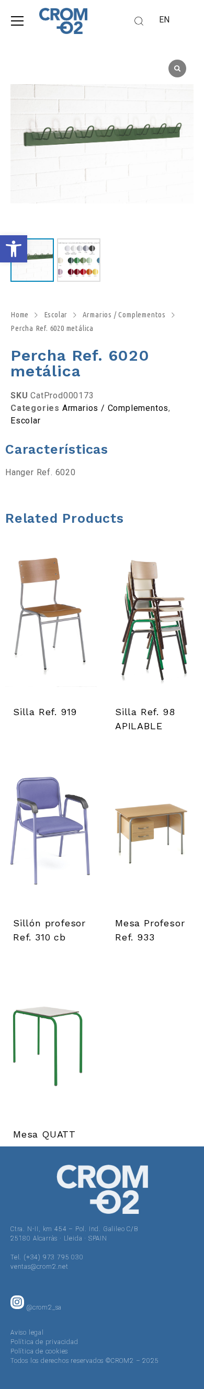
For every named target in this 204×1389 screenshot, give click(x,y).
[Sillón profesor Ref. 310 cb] (51, 832)
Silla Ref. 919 (45, 711)
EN (165, 20)
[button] (13, 248)
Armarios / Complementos (124, 314)
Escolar (56, 314)
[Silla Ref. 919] (51, 621)
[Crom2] (63, 21)
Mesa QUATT (44, 1134)
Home (19, 314)
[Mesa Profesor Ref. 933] (153, 832)
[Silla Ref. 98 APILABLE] (153, 621)
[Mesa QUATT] (51, 1043)
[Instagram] (17, 1302)
